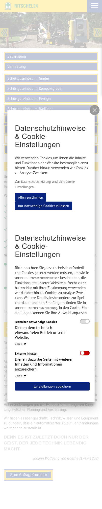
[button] (95, 110)
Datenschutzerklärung (36, 182)
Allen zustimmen (30, 197)
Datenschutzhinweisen (43, 278)
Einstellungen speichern (52, 386)
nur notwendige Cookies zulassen (43, 206)
